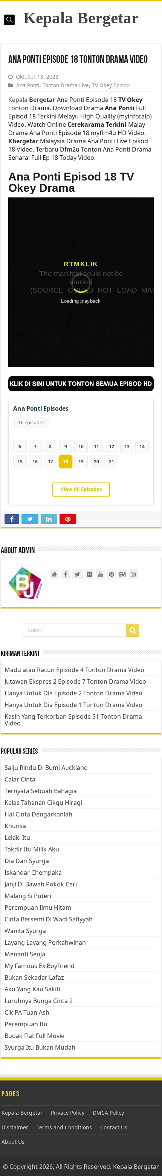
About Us (13, 1141)
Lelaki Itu (17, 837)
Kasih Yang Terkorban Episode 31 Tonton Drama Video (73, 719)
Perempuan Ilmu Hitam (38, 907)
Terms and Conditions (64, 1127)
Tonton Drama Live (66, 85)
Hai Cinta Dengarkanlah (38, 814)
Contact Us (113, 1127)
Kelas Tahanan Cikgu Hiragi (43, 802)
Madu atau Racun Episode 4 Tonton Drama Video (74, 670)
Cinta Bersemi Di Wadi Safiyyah (49, 919)
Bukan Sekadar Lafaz (34, 977)
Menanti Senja (25, 954)
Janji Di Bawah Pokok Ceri (41, 884)
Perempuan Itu (26, 1024)
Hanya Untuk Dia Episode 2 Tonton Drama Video (73, 693)
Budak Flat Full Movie (34, 1036)
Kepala (31, 100)
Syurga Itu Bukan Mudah (40, 1047)
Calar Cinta (20, 779)
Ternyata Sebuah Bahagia (41, 791)
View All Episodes (81, 489)
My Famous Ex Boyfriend (40, 966)
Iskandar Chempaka (33, 872)
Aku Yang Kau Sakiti (32, 989)
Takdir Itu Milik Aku (32, 849)
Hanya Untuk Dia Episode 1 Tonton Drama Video (73, 705)
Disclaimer (15, 1127)
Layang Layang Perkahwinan (45, 942)
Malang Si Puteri (28, 896)
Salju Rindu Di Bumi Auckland (46, 767)
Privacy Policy (67, 1112)
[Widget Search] (132, 630)
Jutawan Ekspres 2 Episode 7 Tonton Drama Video (75, 681)
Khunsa (15, 826)
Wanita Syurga (25, 931)
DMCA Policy (108, 1112)
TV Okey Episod (111, 85)
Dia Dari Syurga (27, 861)
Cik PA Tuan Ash (27, 1012)
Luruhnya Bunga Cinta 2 (39, 1001)
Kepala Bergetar (81, 18)
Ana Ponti (28, 85)
